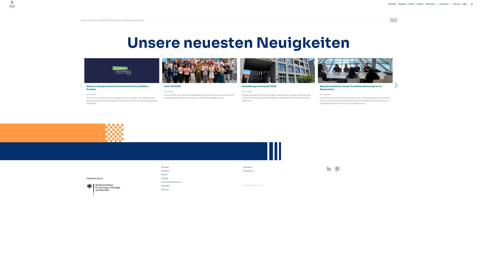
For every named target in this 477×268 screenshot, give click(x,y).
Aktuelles (392, 4)
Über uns (456, 4)
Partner (412, 4)
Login (464, 4)
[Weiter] (396, 85)
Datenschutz (248, 171)
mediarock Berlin (256, 185)
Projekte (420, 4)
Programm (402, 4)
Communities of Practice (171, 182)
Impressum (247, 167)
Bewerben (165, 186)
